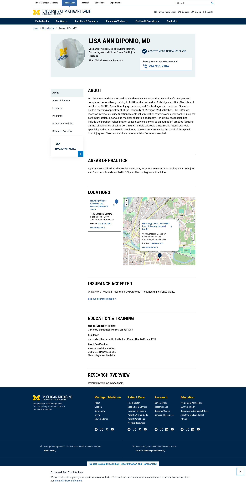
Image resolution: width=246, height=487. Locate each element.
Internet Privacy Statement (68, 480)
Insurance (57, 115)
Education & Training (62, 123)
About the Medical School (192, 415)
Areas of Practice (61, 100)
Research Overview (62, 131)
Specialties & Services (137, 407)
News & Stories (101, 419)
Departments (115, 3)
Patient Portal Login (136, 419)
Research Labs (161, 407)
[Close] (240, 471)
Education (99, 3)
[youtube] (112, 429)
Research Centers (162, 411)
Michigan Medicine (108, 397)
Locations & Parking (136, 411)
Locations (57, 108)
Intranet (184, 419)
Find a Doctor (42, 21)
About (55, 92)
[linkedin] (166, 429)
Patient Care (69, 3)
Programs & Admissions (191, 403)
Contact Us (172, 21)
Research (85, 3)
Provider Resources (136, 423)
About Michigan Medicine (46, 3)
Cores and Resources (164, 415)
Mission (98, 407)
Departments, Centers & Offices (194, 411)
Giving (97, 415)
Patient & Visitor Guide (137, 415)
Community (100, 411)
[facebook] (96, 429)
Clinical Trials (161, 403)
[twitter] (106, 429)
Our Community (188, 407)
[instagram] (101, 429)
